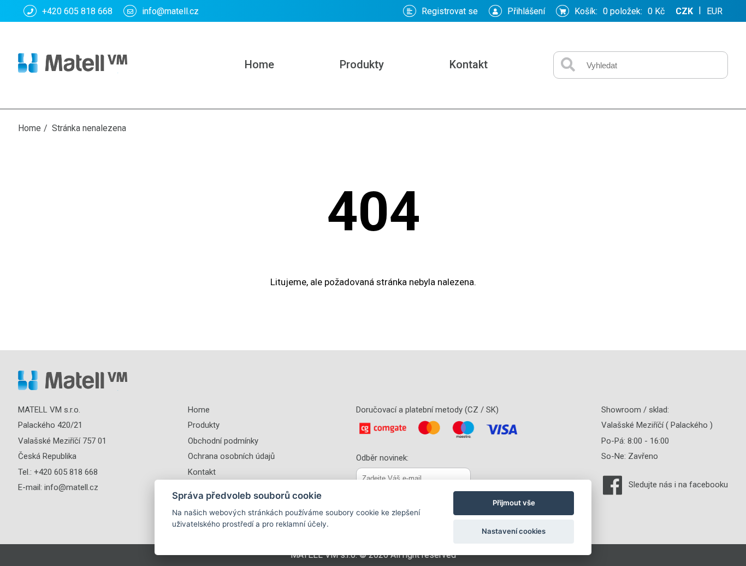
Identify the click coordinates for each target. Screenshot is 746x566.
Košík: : (620, 11)
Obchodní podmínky (223, 441)
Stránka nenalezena (89, 128)
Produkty (362, 64)
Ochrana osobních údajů (231, 456)
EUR (715, 11)
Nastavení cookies (514, 531)
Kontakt (468, 64)
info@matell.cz (170, 11)
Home (259, 64)
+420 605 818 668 (77, 11)
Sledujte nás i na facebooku (678, 485)
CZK (684, 11)
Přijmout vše (514, 502)
